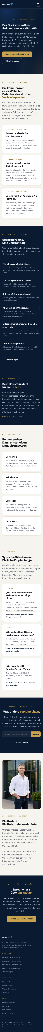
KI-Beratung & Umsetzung (11, 968)
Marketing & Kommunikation (11, 961)
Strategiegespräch (8, 1003)
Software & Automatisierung (12, 965)
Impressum (6, 1006)
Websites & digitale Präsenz (11, 958)
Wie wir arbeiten (12, 61)
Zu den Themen (21, 742)
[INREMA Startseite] (7, 4)
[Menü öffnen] (38, 4)
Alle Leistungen (12, 360)
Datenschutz (6, 1010)
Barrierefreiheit (7, 1013)
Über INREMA (7, 982)
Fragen (36, 734)
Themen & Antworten (9, 989)
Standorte (5, 992)
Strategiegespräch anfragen (17, 54)
